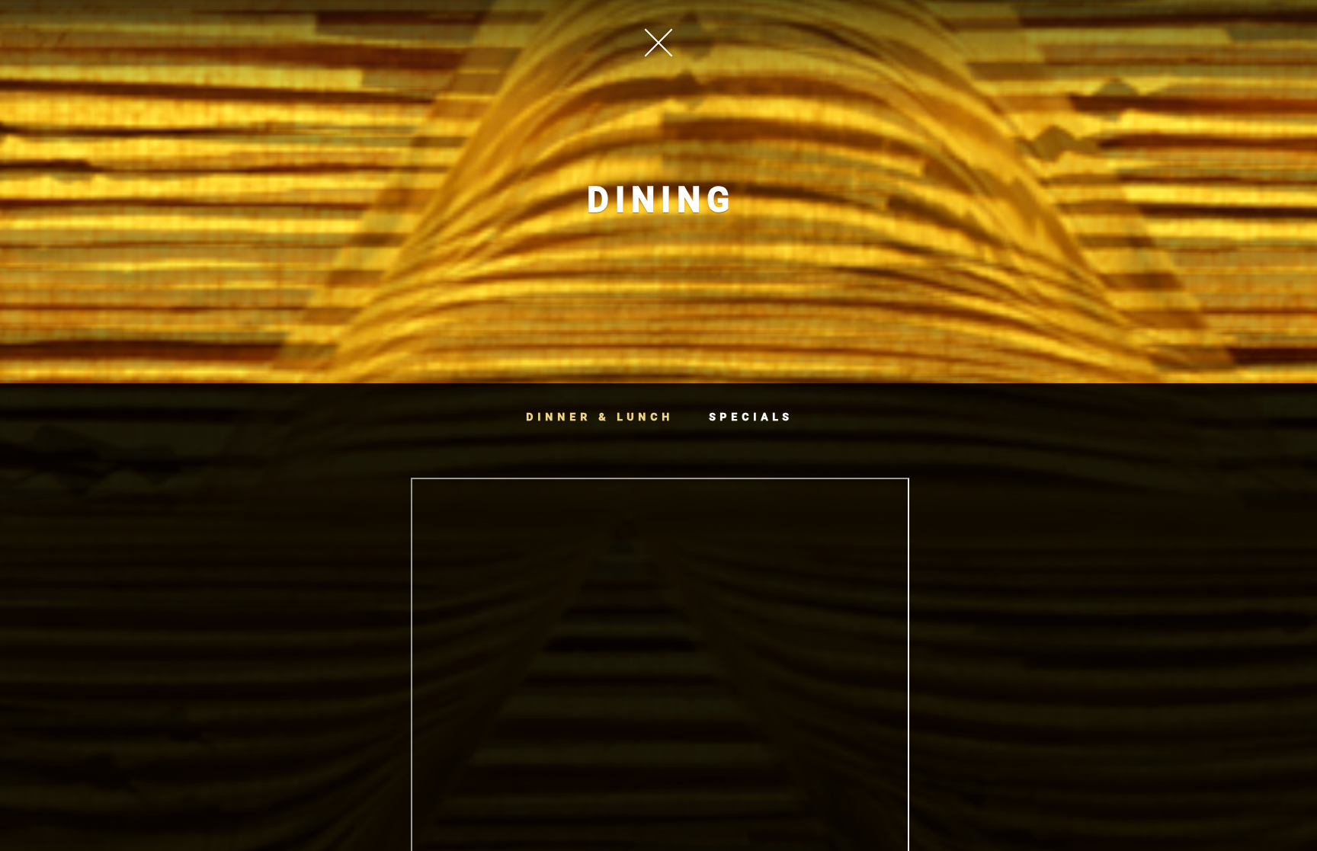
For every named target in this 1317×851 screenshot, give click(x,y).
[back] (658, 42)
